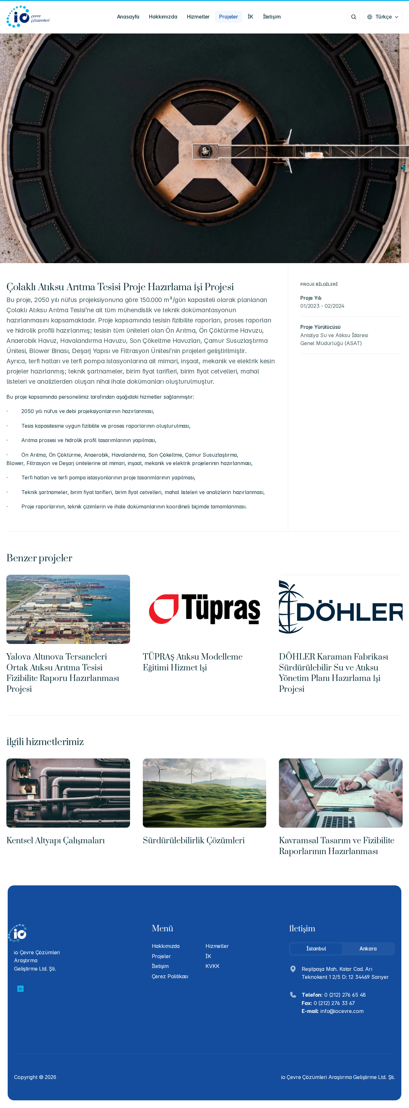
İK (208, 956)
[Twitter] (20, 988)
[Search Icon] (354, 17)
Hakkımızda (166, 946)
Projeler (161, 956)
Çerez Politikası (170, 976)
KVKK (212, 966)
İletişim (160, 966)
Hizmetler (217, 946)
